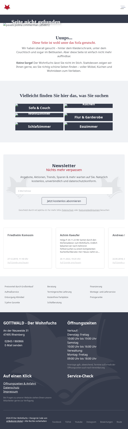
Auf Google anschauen (18, 262)
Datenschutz (68, 210)
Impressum (10, 391)
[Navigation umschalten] (122, 7)
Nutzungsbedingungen (89, 210)
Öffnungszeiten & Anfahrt (19, 383)
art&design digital (14, 421)
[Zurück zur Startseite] (7, 7)
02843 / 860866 (14, 341)
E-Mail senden (13, 345)
